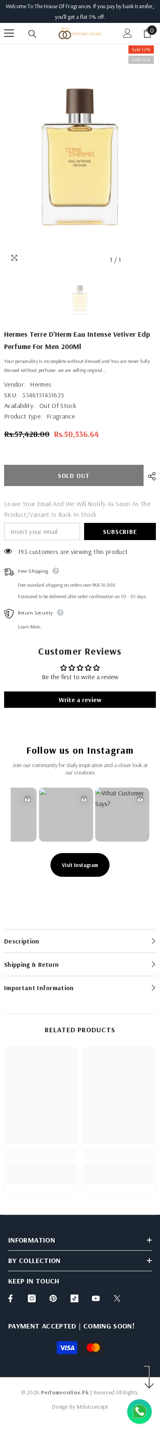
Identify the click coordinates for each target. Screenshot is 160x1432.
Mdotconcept (92, 1406)
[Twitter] (117, 1298)
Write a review (80, 700)
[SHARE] (150, 476)
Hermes (40, 384)
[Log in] (127, 33)
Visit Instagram (80, 865)
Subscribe (120, 531)
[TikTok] (74, 1298)
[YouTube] (95, 1298)
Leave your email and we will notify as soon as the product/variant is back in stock (77, 509)
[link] (41, 1153)
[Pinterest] (53, 1298)
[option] (80, 155)
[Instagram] (31, 1298)
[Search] (32, 34)
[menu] (9, 33)
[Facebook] (10, 1298)
